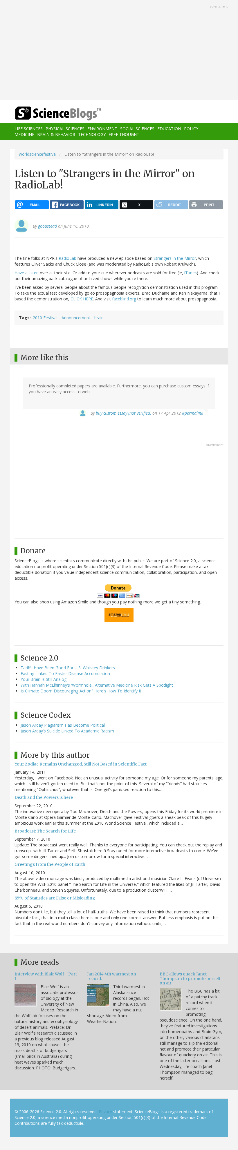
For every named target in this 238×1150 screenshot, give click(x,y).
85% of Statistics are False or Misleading (55, 898)
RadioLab (67, 258)
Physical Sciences (65, 128)
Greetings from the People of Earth (50, 864)
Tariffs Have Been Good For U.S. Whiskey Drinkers (68, 667)
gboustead (47, 226)
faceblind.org (124, 299)
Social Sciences (137, 128)
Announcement (76, 317)
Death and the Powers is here (44, 797)
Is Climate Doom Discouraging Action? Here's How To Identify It (81, 691)
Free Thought (124, 134)
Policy (191, 128)
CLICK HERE (82, 299)
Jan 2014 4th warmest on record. (111, 976)
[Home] (49, 113)
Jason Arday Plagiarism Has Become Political (63, 725)
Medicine (24, 134)
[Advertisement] (119, 50)
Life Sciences (29, 128)
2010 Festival (45, 317)
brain (99, 317)
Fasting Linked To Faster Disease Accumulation (65, 673)
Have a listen (27, 272)
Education (169, 128)
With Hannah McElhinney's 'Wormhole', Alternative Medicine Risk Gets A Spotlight (97, 685)
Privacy (105, 1111)
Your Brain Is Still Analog (43, 679)
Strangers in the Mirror (175, 258)
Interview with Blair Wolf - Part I (46, 976)
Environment (102, 128)
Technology (92, 134)
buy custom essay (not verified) (123, 413)
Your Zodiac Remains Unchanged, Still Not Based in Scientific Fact (81, 764)
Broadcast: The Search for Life (45, 831)
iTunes (190, 272)
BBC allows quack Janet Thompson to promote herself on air (190, 978)
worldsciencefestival (38, 154)
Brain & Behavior (56, 134)
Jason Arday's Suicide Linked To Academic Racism (67, 731)
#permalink (192, 413)
